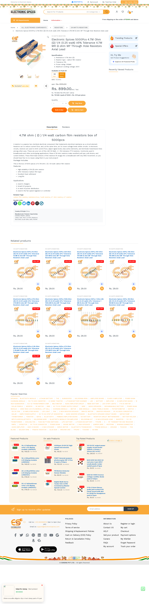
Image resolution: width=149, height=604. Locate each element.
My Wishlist (126, 539)
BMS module (84, 409)
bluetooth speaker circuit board (102, 414)
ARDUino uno (65, 429)
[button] (95, 12)
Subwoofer (67, 398)
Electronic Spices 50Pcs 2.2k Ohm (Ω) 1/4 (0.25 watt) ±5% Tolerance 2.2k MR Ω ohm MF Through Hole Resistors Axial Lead (26, 349)
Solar (14, 414)
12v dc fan (16, 411)
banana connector (125, 424)
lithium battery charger (76, 401)
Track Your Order (110, 2)
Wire (83, 406)
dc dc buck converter (122, 411)
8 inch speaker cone (104, 419)
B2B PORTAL (78, 2)
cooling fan (30, 422)
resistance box (33, 197)
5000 (62, 75)
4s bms (95, 429)
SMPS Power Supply (28, 414)
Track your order (128, 546)
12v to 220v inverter (36, 401)
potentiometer (118, 409)
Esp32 (39, 417)
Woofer (29, 406)
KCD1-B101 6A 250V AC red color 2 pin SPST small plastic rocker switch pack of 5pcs (95, 463)
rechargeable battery (114, 406)
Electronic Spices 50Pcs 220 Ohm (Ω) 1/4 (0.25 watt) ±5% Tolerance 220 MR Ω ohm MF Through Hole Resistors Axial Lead (58, 255)
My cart (124, 527)
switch (131, 409)
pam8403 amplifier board (67, 417)
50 (55, 75)
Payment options (128, 535)
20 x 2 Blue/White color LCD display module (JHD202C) (30, 473)
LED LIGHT (46, 411)
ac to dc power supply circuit (65, 406)
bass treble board (100, 409)
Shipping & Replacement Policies (79, 531)
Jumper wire (98, 424)
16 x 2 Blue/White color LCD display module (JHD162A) (30, 460)
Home (45, 20)
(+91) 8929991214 (41, 522)
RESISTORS (58, 27)
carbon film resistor (20, 197)
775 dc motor (125, 404)
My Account (94, 2)
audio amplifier (18, 427)
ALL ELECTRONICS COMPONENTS (33, 27)
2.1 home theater (56, 401)
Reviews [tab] (66, 127)
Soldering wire (40, 419)
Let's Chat (25, 86)
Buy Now (78, 103)
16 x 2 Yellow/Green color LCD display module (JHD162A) (28, 447)
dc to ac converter (38, 424)
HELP (105, 531)
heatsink (110, 424)
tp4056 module (101, 427)
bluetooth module (28, 398)
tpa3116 (98, 422)
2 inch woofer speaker (68, 411)
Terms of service (72, 527)
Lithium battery (46, 398)
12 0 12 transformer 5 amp (38, 404)
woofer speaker (103, 411)
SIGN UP (131, 509)
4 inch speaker (48, 427)
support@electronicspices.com (48, 527)
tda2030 (123, 427)
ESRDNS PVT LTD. (68, 563)
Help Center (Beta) (130, 2)
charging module (60, 409)
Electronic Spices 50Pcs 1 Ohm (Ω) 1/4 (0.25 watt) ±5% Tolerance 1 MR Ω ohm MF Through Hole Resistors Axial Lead (90, 302)
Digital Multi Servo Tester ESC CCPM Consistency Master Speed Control (61, 485)
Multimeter (57, 404)
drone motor (68, 424)
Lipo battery (67, 422)
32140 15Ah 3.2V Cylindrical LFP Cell (35, 409)
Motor (73, 409)
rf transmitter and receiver (120, 422)
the (57, 398)
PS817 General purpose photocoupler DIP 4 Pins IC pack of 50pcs (63, 460)
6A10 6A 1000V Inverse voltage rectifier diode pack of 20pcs (95, 477)
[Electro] (23, 11)
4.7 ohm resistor (57, 197)
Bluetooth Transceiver (81, 427)
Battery (99, 401)
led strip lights (109, 404)
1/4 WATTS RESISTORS (79, 27)
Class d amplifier (114, 398)
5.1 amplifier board (31, 411)
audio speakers (94, 406)
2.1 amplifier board (125, 401)
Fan (54, 411)
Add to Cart (78, 110)
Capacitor (23, 424)
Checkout (125, 531)
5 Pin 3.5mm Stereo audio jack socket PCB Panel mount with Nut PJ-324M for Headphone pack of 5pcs (96, 491)
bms (48, 406)
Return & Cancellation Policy (77, 539)
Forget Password (128, 543)
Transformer (17, 417)
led (91, 401)
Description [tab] (52, 127)
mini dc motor (87, 411)
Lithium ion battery (83, 422)
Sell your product (111, 535)
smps (14, 424)
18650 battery (93, 404)
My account (108, 546)
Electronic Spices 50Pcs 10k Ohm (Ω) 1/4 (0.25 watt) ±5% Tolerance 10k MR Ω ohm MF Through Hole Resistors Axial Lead (122, 255)
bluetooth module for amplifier (64, 419)
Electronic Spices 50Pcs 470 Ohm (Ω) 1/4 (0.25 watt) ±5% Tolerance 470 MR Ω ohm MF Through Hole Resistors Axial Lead (58, 349)
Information (55, 20)
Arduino (113, 427)
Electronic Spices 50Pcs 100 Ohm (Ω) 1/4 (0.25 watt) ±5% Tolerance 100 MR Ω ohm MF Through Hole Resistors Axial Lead (90, 255)
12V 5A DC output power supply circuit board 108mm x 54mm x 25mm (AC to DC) (96, 448)
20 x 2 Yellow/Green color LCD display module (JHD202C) (29, 485)
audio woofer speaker (75, 414)
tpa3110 (76, 429)
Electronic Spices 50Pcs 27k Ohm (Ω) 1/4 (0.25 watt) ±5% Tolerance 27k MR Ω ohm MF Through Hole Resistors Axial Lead (26, 302)
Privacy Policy (71, 524)
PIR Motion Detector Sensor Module (61, 472)
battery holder (129, 417)
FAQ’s (105, 543)
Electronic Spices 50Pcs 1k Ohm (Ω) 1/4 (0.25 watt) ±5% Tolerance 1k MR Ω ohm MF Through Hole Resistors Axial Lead (26, 255)
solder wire (24, 429)
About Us (107, 524)
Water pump (125, 414)
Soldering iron (81, 398)
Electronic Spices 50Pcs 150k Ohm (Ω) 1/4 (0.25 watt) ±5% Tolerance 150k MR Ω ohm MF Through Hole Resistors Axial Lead (58, 302)
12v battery (85, 417)
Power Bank (55, 424)
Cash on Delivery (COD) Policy (78, 535)
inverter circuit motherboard (106, 417)
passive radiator (39, 429)
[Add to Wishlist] (36, 86)
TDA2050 (85, 429)
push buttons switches (48, 422)
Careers (106, 539)
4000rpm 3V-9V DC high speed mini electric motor (63, 447)
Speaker (14, 398)
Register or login (128, 524)
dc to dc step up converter (51, 414)
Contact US (108, 527)
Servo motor (62, 427)
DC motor (40, 406)
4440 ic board (33, 427)
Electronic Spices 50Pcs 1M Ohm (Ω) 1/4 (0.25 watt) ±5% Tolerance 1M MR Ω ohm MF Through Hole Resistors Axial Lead (122, 302)
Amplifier (110, 401)
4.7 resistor (68, 197)
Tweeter (29, 417)
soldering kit (87, 419)
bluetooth (49, 417)
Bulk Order (59, 110)
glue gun (53, 429)
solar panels (17, 406)
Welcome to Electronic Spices (21, 2)
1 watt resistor (45, 197)
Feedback (69, 543)
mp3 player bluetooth (21, 419)
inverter (119, 419)
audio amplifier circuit (74, 404)
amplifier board (97, 398)
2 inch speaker (83, 424)
